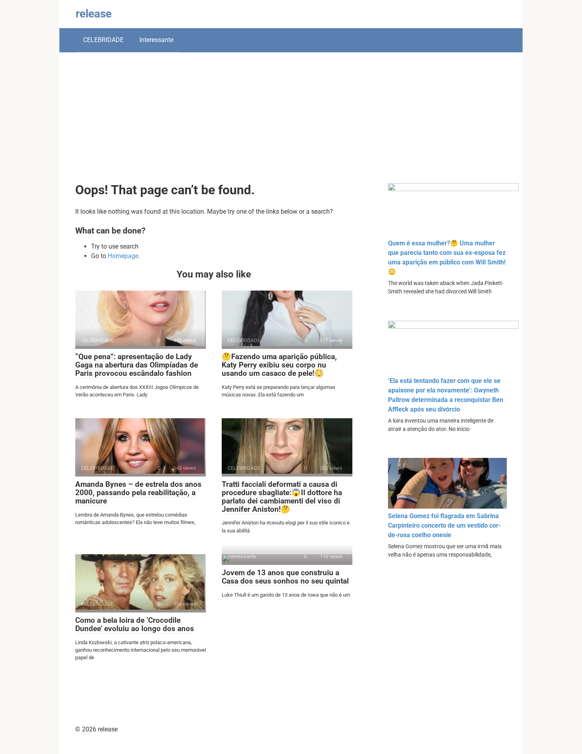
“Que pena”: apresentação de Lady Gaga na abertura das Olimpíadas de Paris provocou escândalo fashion (136, 365)
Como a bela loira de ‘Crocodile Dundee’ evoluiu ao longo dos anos (134, 624)
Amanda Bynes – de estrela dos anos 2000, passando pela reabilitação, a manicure (138, 492)
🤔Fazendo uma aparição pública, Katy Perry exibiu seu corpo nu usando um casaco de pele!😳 (279, 365)
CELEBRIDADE (103, 40)
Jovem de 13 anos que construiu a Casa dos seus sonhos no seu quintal (285, 577)
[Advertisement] (291, 123)
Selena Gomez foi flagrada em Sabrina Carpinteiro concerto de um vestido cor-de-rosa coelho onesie (444, 525)
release (94, 13)
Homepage (123, 256)
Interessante (156, 40)
